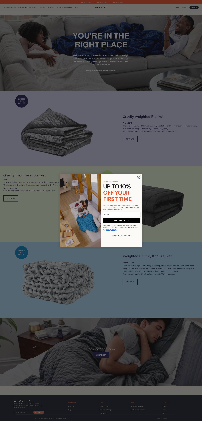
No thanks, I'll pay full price (122, 235)
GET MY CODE (121, 220)
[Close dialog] (139, 177)
